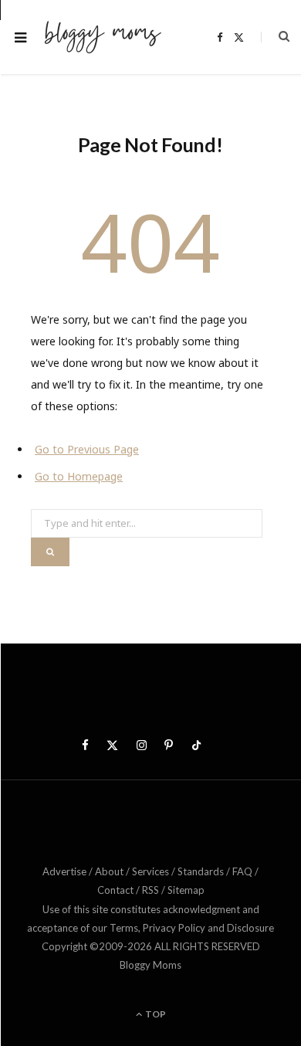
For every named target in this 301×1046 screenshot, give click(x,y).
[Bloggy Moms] (102, 37)
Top (155, 1014)
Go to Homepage (79, 476)
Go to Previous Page (87, 449)
